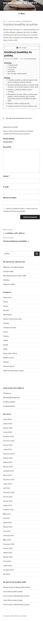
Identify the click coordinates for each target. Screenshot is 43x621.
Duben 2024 (7, 462)
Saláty (5, 349)
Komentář (7, 147)
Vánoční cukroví (8, 366)
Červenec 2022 (8, 492)
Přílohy (5, 340)
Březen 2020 (8, 557)
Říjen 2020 (7, 540)
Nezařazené (7, 315)
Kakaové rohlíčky (9, 284)
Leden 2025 (7, 449)
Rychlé (5, 345)
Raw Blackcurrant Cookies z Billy (14, 276)
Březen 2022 (8, 501)
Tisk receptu (22, 48)
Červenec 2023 (8, 480)
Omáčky (6, 323)
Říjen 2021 (7, 514)
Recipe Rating (8, 139)
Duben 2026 (7, 424)
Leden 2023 (7, 484)
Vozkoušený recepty (20, 3)
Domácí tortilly (8, 271)
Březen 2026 (8, 428)
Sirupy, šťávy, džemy (10, 353)
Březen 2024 (8, 467)
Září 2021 (6, 518)
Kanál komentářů (9, 402)
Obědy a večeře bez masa (12, 319)
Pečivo (5, 332)
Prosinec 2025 (8, 436)
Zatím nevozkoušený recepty (19, 118)
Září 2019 (6, 574)
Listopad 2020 (8, 535)
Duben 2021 (7, 523)
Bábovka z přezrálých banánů (13, 267)
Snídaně (6, 362)
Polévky (6, 336)
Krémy (5, 306)
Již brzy (5, 302)
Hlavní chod (7, 297)
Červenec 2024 (8, 454)
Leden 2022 (7, 505)
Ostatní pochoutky (9, 328)
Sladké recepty (8, 358)
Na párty (6, 310)
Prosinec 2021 (8, 510)
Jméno (6, 176)
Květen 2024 (8, 458)
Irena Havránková (24, 21)
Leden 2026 (7, 432)
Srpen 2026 (7, 419)
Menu (23, 14)
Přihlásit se (7, 393)
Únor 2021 (7, 531)
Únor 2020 (7, 561)
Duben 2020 (7, 553)
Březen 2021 (7, 527)
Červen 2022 (8, 497)
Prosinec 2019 (8, 570)
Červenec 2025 (8, 441)
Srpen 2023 (7, 475)
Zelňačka (6, 280)
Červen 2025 (8, 445)
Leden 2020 (7, 566)
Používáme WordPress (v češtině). (15, 616)
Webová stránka (9, 198)
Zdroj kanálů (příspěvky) (11, 398)
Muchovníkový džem (23, 587)
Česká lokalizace (9, 406)
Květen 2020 (8, 548)
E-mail (6, 187)
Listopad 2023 (8, 471)
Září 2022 (6, 488)
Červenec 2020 (8, 544)
